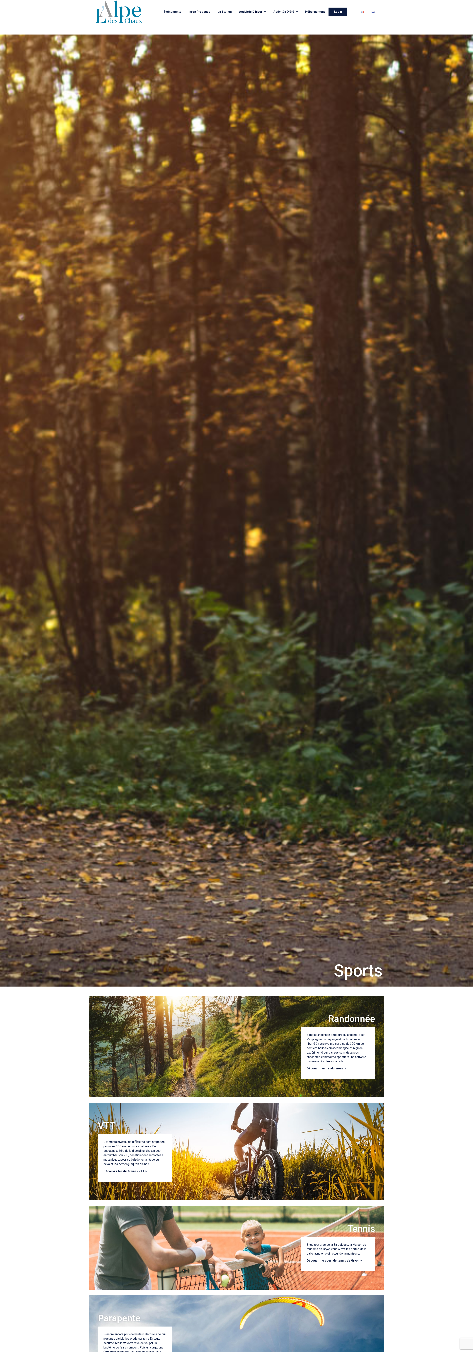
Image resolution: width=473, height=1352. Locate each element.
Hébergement (315, 11)
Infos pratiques (199, 11)
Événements (172, 11)
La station (225, 11)
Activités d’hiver (250, 11)
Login (338, 11)
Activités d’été (283, 11)
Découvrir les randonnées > (326, 1068)
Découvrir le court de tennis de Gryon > (334, 1260)
